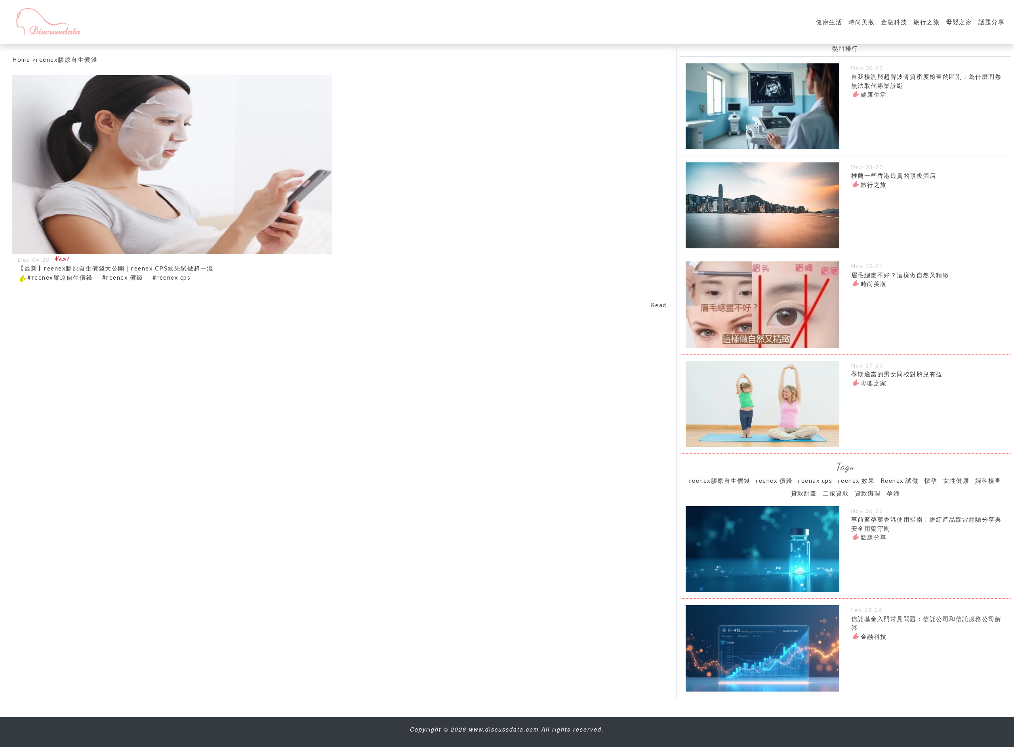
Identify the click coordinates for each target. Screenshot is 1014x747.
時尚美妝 (861, 21)
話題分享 (991, 21)
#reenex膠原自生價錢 (60, 277)
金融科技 (894, 21)
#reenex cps (171, 277)
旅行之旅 (926, 21)
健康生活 (829, 21)
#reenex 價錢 (122, 277)
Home (21, 59)
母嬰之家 (959, 21)
